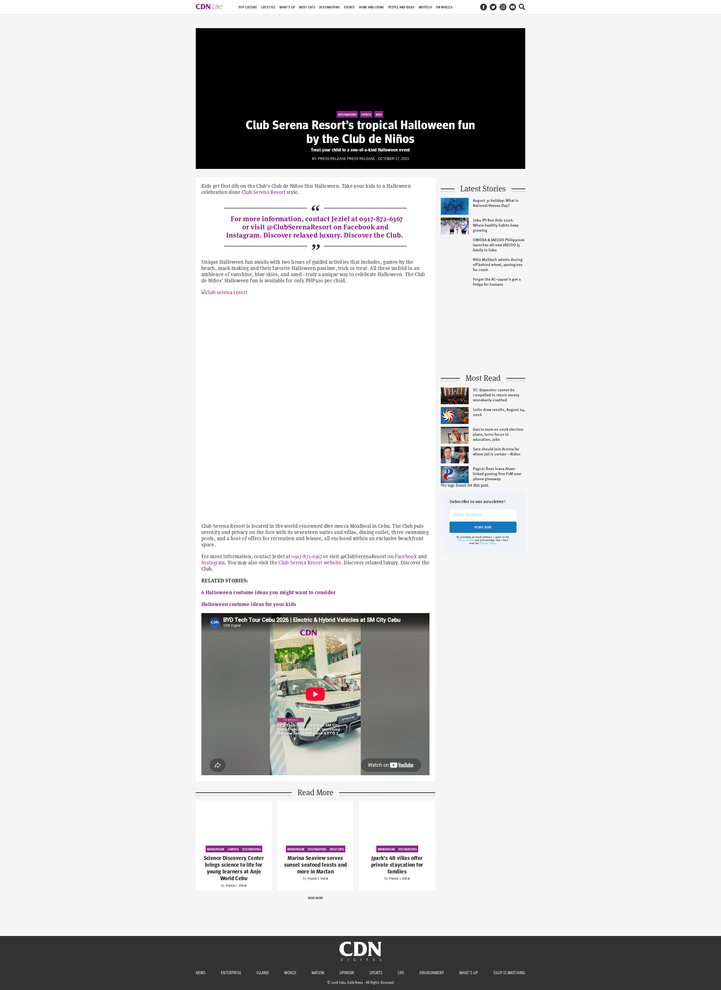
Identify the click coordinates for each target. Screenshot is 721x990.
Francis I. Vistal (236, 885)
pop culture (248, 7)
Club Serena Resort (263, 192)
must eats (307, 7)
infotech (425, 7)
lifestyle (268, 7)
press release (332, 159)
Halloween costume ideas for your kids (248, 604)
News (201, 972)
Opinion (346, 972)
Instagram (213, 562)
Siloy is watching (509, 972)
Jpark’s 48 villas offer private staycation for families (397, 865)
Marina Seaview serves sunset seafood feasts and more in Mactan (315, 865)
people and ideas (401, 7)
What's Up (468, 972)
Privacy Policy (488, 543)
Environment (431, 972)
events (349, 7)
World (290, 972)
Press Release (361, 159)
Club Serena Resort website (310, 562)
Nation (317, 972)
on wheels (444, 7)
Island (263, 972)
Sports (375, 972)
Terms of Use (466, 540)
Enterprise (231, 972)
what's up (287, 7)
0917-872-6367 (381, 218)
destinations (329, 7)
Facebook (406, 556)
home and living (371, 7)
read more (315, 897)
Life (401, 972)
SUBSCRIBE (483, 527)
